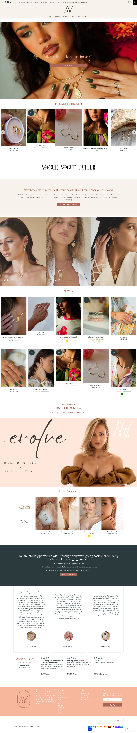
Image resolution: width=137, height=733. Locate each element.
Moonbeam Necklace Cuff (68, 337)
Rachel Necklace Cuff (90, 532)
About (57, 16)
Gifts (59, 703)
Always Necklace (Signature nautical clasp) (96, 148)
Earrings (60, 709)
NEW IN (68, 291)
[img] (25, 666)
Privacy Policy (85, 693)
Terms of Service (86, 699)
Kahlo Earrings (13, 148)
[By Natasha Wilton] (68, 9)
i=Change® (66, 16)
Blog (78, 16)
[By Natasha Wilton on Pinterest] (5, 2)
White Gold (61, 713)
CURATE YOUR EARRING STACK (68, 204)
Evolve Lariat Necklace (68, 532)
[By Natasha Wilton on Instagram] (8, 2)
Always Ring (14, 389)
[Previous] (3, 132)
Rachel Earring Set (112, 532)
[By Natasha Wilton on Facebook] (3, 2)
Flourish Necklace (68, 147)
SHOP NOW (68, 65)
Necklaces (61, 707)
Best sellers (61, 705)
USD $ (118, 720)
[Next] (134, 132)
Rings (60, 711)
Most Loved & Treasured (68, 103)
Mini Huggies (24, 521)
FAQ (73, 16)
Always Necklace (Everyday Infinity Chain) (14, 338)
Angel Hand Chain (41, 333)
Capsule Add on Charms (46, 532)
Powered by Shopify (34, 726)
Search (60, 701)
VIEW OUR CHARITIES (68, 575)
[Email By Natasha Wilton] (11, 2)
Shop (49, 16)
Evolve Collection (68, 491)
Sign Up (112, 705)
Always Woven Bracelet (95, 337)
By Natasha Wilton (23, 726)
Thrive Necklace (123, 389)
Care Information (63, 697)
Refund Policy (85, 695)
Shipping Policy (85, 697)
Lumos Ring (123, 337)
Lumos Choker (41, 145)
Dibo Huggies (123, 148)
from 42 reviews (24, 668)
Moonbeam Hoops (41, 389)
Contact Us (85, 16)
